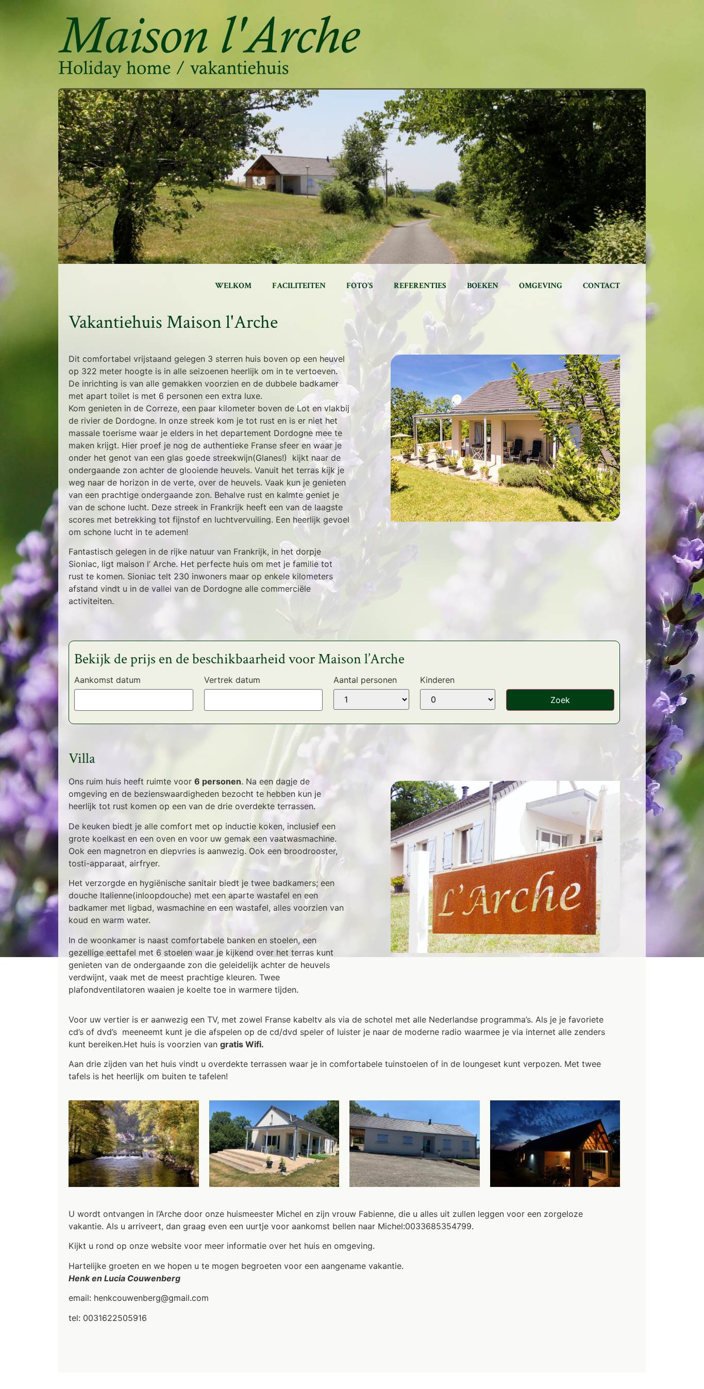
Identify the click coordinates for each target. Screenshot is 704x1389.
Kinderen (437, 680)
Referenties (420, 285)
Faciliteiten (299, 285)
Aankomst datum (107, 680)
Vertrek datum (232, 680)
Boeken (482, 285)
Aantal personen (365, 680)
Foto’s (359, 285)
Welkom (233, 285)
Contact (601, 285)
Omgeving (540, 285)
